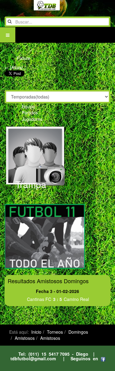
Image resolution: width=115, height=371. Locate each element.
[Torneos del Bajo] (34, 5)
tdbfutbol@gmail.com (33, 358)
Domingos (78, 332)
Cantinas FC (39, 299)
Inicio (36, 332)
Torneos (55, 332)
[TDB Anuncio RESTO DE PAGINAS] (45, 236)
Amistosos (25, 338)
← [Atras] (14, 67)
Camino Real (76, 299)
